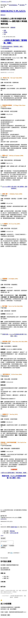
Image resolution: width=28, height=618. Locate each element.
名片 (5, 34)
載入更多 (3, 538)
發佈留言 (3, 547)
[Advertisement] (14, 262)
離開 (9, 615)
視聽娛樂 (12, 27)
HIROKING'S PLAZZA (13, 11)
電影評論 (12, 531)
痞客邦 (12, 527)
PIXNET (7, 595)
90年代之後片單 (14, 533)
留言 (16, 527)
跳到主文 (3, 15)
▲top (2, 535)
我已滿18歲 (3, 615)
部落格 (5, 32)
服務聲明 (16, 597)
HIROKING (4, 519)
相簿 (5, 30)
